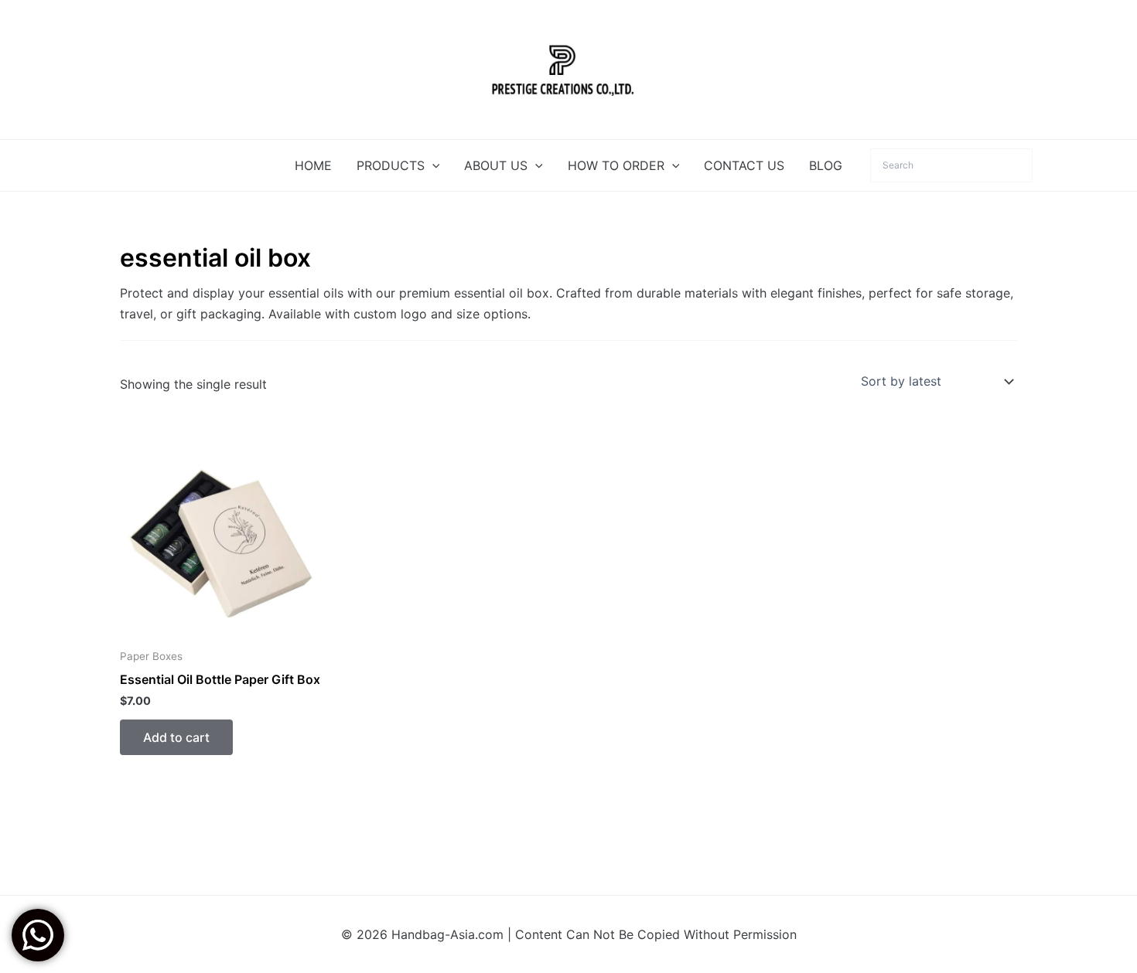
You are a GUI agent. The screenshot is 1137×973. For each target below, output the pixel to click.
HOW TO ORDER (616, 165)
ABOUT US (496, 165)
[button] (432, 165)
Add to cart (176, 737)
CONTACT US (744, 165)
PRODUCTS (391, 165)
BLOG (825, 165)
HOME (313, 165)
